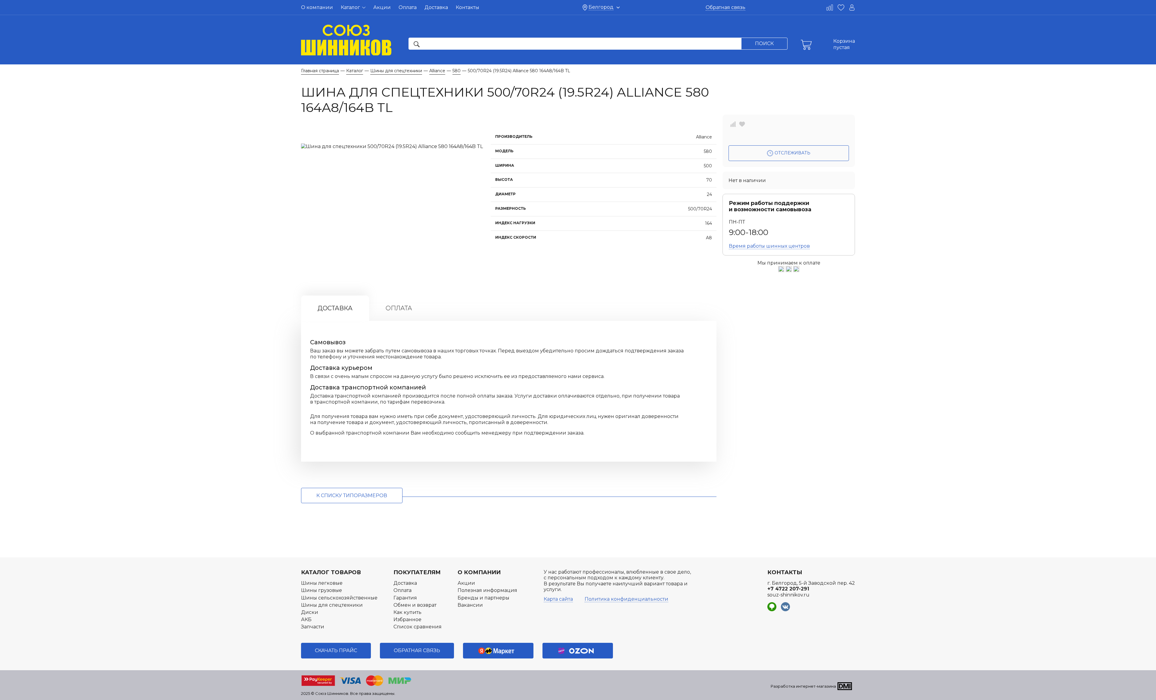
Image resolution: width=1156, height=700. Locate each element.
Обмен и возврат (415, 605)
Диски (309, 612)
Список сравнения (417, 627)
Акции (382, 7)
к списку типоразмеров (351, 495)
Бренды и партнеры (483, 598)
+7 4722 (788, 589)
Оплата (408, 7)
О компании (317, 7)
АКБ (306, 619)
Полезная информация (487, 590)
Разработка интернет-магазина (803, 686)
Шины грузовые (321, 590)
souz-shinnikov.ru (788, 595)
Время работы (769, 246)
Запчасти (312, 627)
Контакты (467, 7)
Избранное (407, 619)
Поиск (764, 43)
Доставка (436, 7)
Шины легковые (322, 583)
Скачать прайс (336, 650)
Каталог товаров (331, 572)
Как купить (407, 612)
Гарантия (405, 598)
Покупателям (417, 572)
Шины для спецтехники (332, 605)
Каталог (351, 7)
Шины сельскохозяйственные (339, 598)
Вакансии (470, 605)
